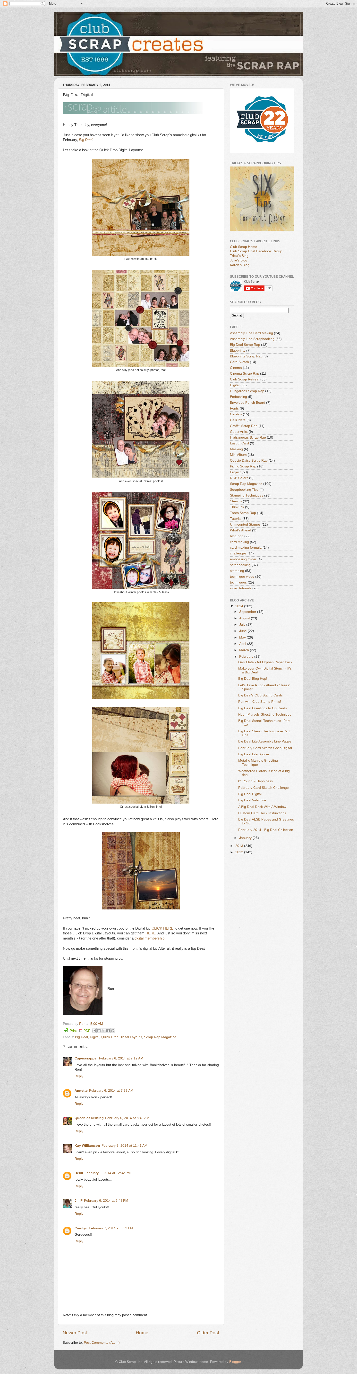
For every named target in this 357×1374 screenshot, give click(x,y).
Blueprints (237, 350)
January (246, 838)
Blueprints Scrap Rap (246, 356)
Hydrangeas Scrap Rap (248, 437)
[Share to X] (103, 1030)
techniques (238, 582)
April (243, 644)
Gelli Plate (238, 420)
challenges (238, 553)
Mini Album (238, 455)
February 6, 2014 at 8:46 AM (127, 1118)
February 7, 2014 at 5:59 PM (111, 1228)
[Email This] (94, 1030)
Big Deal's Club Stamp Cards (260, 695)
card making (239, 542)
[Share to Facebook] (108, 1030)
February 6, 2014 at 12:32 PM (108, 1173)
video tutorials (240, 588)
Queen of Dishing (89, 1118)
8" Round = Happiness (255, 781)
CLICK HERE (162, 928)
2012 (239, 852)
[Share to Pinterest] (112, 1030)
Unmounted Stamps (245, 524)
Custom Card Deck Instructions (262, 813)
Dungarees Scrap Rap (247, 391)
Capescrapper (86, 1058)
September (248, 612)
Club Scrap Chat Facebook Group (256, 251)
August (245, 618)
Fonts (234, 408)
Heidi (79, 1173)
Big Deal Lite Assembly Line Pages (264, 741)
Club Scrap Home (243, 247)
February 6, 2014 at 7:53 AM (111, 1090)
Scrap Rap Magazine (160, 1037)
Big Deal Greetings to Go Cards (262, 708)
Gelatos (236, 414)
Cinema (236, 368)
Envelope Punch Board (247, 402)
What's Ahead (240, 530)
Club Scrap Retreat (244, 379)
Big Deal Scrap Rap (245, 345)
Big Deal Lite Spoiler (253, 754)
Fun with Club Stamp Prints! (259, 701)
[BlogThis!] (98, 1030)
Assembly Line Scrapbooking (252, 339)
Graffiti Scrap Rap (243, 426)
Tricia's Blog (239, 256)
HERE (150, 933)
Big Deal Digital (250, 794)
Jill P (79, 1200)
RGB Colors (239, 478)
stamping (237, 571)
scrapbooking (240, 565)
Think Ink (237, 507)
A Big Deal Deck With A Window (262, 807)
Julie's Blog (238, 260)
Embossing (238, 397)
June (243, 631)
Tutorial (235, 519)
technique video (242, 576)
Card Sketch (239, 362)
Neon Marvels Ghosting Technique (264, 714)
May (243, 637)
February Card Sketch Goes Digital (265, 748)
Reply (79, 1076)
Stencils (236, 501)
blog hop (236, 536)
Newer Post (75, 1332)
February (246, 656)
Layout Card (239, 443)
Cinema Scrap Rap (244, 373)
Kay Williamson (87, 1145)
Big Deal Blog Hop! (252, 678)
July (242, 624)
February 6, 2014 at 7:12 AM (121, 1058)
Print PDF (80, 1031)
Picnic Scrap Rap (243, 466)
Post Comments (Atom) (102, 1342)
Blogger (235, 1362)
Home (142, 1332)
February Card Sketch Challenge (263, 788)
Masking (236, 449)
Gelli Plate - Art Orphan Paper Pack (265, 662)
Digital (94, 1037)
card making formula (246, 547)
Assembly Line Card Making (251, 333)
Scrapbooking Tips (244, 489)
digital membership (149, 938)
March (244, 650)
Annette (81, 1090)
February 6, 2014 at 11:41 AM (124, 1145)
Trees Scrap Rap (243, 513)
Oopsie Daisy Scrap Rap (249, 460)
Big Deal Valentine (252, 800)
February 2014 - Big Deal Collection (265, 830)
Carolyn (81, 1228)
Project (235, 472)
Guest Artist (239, 432)
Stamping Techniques (246, 495)
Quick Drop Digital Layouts (121, 1037)
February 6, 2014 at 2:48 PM (106, 1200)
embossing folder (243, 559)
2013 (239, 846)
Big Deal (81, 1037)
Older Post (208, 1332)
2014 (239, 606)
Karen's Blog (239, 265)
